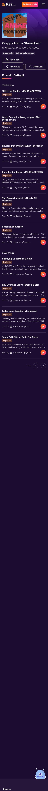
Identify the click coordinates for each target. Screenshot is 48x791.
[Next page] (43, 365)
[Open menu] (43, 4)
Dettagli (19, 75)
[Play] (43, 106)
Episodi (6, 75)
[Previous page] (35, 365)
